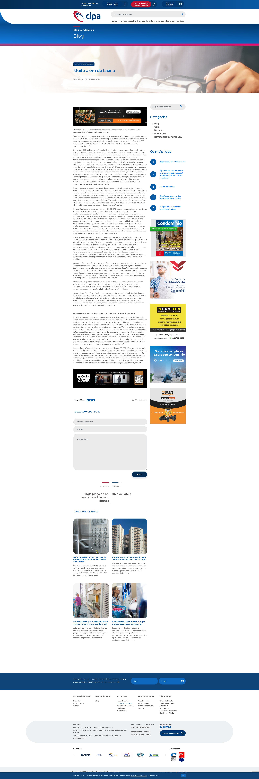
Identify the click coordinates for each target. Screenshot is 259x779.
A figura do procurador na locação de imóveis (170, 208)
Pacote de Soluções (168, 711)
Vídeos (76, 706)
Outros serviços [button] (141, 4)
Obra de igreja (121, 494)
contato (180, 21)
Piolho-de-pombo (167, 187)
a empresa (159, 21)
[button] (80, 754)
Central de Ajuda (167, 713)
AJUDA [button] (170, 4)
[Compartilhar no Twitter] (90, 401)
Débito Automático (168, 703)
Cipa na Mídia (78, 703)
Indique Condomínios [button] (170, 733)
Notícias (158, 130)
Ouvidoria (164, 706)
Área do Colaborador (125, 706)
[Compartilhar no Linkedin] (93, 401)
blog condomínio (145, 21)
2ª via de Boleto (166, 701)
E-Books (76, 701)
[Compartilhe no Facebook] (88, 401)
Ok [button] (183, 775)
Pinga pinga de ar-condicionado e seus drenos (95, 497)
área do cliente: (89, 4)
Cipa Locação (144, 701)
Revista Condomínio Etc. (168, 137)
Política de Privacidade (139, 776)
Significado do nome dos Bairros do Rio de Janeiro (170, 197)
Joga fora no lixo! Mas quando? (172, 162)
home (114, 21)
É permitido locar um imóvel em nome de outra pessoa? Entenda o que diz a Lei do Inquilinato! (171, 174)
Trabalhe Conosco (124, 703)
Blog (157, 123)
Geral (157, 127)
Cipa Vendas (143, 703)
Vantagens (164, 708)
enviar (139, 474)
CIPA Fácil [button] (112, 4)
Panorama (160, 133)
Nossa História (123, 701)
